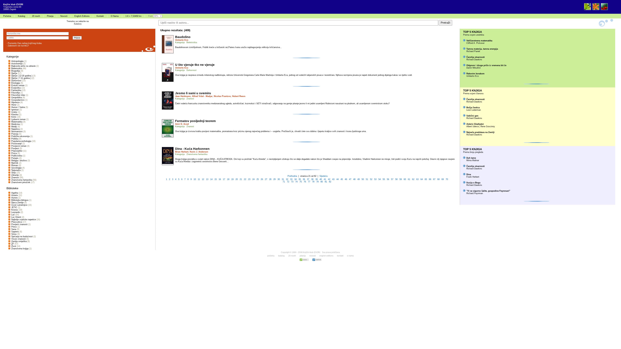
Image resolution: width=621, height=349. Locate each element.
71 (284, 181)
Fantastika (16, 90)
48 (354, 179)
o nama (350, 256)
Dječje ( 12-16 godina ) (21, 75)
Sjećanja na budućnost (22, 236)
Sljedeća (323, 176)
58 (396, 179)
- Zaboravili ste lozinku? (17, 45)
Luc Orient (16, 217)
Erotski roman (17, 85)
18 (228, 179)
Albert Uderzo (472, 126)
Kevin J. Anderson (199, 152)
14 (211, 179)
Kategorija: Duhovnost (185, 70)
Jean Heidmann (183, 96)
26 (262, 179)
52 (371, 179)
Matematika (16, 122)
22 (245, 179)
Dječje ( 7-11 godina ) (21, 78)
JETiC (14, 207)
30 (279, 179)
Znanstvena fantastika (21, 180)
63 (417, 179)
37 (308, 179)
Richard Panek (473, 51)
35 (300, 179)
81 (326, 181)
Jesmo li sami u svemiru (193, 93)
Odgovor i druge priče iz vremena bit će (486, 65)
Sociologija (16, 168)
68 (438, 179)
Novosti (63, 16)
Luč (13, 214)
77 (309, 181)
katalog (281, 256)
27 (266, 179)
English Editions (82, 16)
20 (236, 179)
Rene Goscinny (487, 126)
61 (409, 179)
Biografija (15, 71)
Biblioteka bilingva (19, 200)
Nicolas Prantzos (222, 96)
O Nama (115, 16)
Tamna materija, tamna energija (482, 49)
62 (413, 179)
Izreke (14, 112)
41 (325, 179)
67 (434, 179)
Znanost (15, 177)
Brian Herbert (181, 152)
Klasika (14, 114)
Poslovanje (16, 143)
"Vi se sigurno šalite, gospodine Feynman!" (488, 191)
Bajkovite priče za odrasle (23, 66)
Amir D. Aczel (182, 124)
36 (304, 179)
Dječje (14, 73)
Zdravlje (15, 175)
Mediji (14, 126)
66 (430, 179)
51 (367, 179)
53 (375, 179)
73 (292, 181)
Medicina (15, 124)
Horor (13, 105)
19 (232, 179)
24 (253, 179)
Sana (13, 229)
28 (270, 179)
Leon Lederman (473, 110)
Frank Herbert (472, 177)
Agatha (14, 193)
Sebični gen (472, 116)
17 (224, 179)
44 (337, 179)
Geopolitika (16, 97)
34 (295, 179)
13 (207, 179)
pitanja (303, 256)
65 (426, 179)
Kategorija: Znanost (184, 98)
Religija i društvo (19, 160)
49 (358, 179)
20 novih (36, 16)
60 (405, 179)
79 (317, 181)
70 (447, 179)
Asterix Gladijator (475, 124)
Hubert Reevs (238, 96)
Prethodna (292, 176)
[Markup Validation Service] (316, 260)
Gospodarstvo (17, 100)
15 (215, 179)
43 (333, 179)
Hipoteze (15, 102)
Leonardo (15, 212)
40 (321, 179)
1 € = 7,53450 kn (133, 16)
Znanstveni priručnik (20, 182)
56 (388, 179)
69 (442, 179)
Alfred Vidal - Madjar (202, 96)
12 (203, 179)
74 (296, 181)
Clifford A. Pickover (475, 43)
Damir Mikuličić (473, 68)
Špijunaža (16, 170)
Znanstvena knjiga (19, 248)
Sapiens (15, 231)
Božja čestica (473, 107)
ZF (12, 244)
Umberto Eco (181, 40)
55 (384, 179)
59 (400, 179)
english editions (326, 256)
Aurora (14, 197)
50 (363, 179)
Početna (7, 16)
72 (288, 181)
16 (220, 179)
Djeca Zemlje (17, 202)
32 (287, 179)
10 (195, 179)
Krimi (13, 117)
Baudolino (183, 37)
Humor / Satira (18, 107)
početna (270, 256)
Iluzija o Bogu (473, 182)
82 (330, 181)
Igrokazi (15, 109)
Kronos (14, 210)
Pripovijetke (16, 151)
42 (329, 179)
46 (346, 179)
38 (312, 179)
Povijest (15, 148)
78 (313, 181)
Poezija (14, 134)
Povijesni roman (18, 146)
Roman (14, 165)
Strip (13, 172)
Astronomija (16, 63)
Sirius (14, 234)
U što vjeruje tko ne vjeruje (195, 64)
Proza (14, 153)
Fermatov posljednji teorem (195, 121)
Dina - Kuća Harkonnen (192, 148)
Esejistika (16, 88)
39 (316, 179)
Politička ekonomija (20, 136)
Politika (14, 138)
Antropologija (17, 61)
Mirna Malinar (472, 160)
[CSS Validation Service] (304, 260)
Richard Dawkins (474, 59)
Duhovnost (16, 80)
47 (350, 179)
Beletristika (16, 68)
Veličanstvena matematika (479, 40)
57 (392, 179)
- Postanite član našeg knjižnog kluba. (24, 43)
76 (305, 181)
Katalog (21, 16)
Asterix (14, 195)
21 (241, 179)
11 (199, 179)
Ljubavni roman (18, 119)
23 (249, 179)
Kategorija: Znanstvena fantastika (191, 154)
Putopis (14, 158)
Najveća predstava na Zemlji (480, 132)
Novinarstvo (16, 131)
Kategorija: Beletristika (186, 42)
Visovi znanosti (18, 239)
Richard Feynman (474, 193)
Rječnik (14, 163)
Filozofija (15, 92)
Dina (468, 174)
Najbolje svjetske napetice (23, 219)
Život (13, 246)
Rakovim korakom (475, 73)
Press (14, 227)
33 (291, 179)
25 (257, 179)
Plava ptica (16, 222)
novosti (312, 256)
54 (379, 179)
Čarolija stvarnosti (475, 57)
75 (301, 181)
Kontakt (100, 16)
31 (283, 179)
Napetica (15, 129)
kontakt (340, 256)
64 (421, 179)
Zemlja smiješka (19, 241)
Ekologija (15, 83)
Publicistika (16, 155)
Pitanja (50, 16)
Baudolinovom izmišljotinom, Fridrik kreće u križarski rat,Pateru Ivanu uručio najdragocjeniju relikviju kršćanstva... (228, 47)
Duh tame (471, 158)
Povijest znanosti (19, 224)
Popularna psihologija (21, 141)
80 (322, 181)
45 (342, 179)
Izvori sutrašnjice (19, 205)
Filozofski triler (18, 95)
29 (274, 179)
